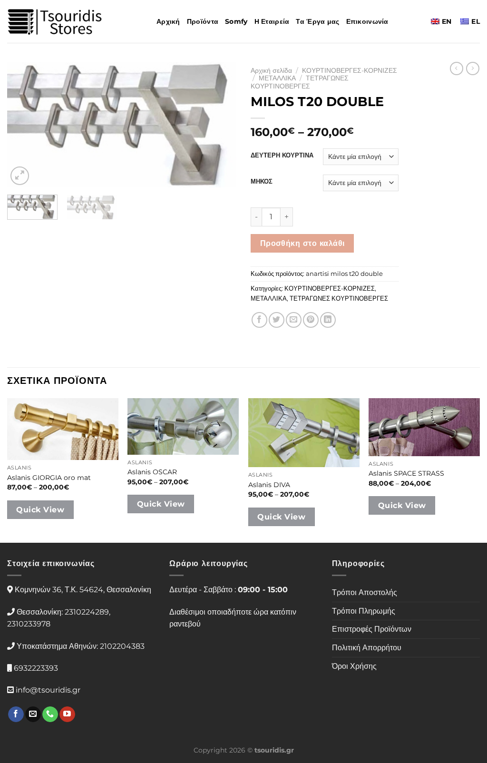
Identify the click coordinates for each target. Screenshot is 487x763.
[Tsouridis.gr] (54, 21)
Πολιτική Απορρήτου (366, 647)
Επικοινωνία (367, 21)
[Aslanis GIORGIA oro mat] (62, 429)
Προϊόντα (202, 21)
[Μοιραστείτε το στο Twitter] (276, 320)
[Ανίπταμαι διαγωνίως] (19, 175)
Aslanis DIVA (269, 484)
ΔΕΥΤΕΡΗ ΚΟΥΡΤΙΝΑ (282, 155)
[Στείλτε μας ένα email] (33, 714)
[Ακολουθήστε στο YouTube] (67, 714)
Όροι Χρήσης (354, 666)
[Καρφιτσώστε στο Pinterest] (311, 320)
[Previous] (23, 124)
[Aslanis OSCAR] (183, 426)
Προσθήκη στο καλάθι (302, 243)
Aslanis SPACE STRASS (406, 473)
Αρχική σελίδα (271, 70)
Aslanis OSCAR (152, 472)
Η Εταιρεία (272, 21)
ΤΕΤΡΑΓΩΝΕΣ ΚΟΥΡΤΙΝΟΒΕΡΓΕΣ (300, 81)
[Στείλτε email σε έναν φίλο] (294, 320)
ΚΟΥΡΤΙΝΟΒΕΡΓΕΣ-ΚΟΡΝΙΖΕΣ (349, 70)
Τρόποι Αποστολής (364, 592)
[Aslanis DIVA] (304, 432)
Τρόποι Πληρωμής (363, 611)
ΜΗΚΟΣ (262, 181)
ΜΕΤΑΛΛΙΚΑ (277, 78)
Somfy (236, 21)
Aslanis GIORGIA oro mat (49, 477)
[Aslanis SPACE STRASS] (424, 427)
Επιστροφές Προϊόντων (371, 629)
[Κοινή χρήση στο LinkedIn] (328, 320)
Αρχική (168, 21)
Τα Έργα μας (317, 21)
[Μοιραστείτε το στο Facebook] (259, 320)
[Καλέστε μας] (50, 714)
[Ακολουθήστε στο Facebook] (16, 714)
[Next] (219, 124)
